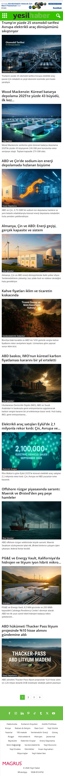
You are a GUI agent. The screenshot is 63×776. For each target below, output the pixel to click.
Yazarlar (9, 732)
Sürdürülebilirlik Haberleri (14, 336)
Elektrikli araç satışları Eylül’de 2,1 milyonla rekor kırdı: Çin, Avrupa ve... (31, 426)
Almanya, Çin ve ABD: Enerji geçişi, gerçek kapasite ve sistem (29, 228)
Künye (8, 728)
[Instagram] (16, 713)
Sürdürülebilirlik (32, 745)
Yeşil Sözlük (52, 728)
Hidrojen (6, 603)
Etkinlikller (29, 749)
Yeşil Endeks (15, 749)
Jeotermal (50, 736)
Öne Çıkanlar (8, 271)
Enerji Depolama (10, 206)
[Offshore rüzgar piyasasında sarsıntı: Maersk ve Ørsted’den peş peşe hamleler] (31, 520)
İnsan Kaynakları (45, 749)
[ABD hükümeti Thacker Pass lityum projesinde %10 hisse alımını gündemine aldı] (31, 657)
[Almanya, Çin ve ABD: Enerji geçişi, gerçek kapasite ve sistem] (31, 253)
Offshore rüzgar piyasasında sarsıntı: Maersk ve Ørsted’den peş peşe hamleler (31, 493)
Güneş (55, 732)
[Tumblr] (41, 713)
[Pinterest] (28, 713)
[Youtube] (53, 713)
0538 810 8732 (37, 772)
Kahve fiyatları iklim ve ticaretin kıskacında (27, 293)
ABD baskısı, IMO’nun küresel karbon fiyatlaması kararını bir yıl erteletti (31, 358)
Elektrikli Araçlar (10, 71)
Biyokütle (12, 740)
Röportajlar (22, 753)
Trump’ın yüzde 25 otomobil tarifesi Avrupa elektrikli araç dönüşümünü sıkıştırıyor (30, 26)
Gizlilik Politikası (49, 724)
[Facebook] (9, 713)
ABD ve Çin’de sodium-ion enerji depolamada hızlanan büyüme (27, 163)
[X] (47, 713)
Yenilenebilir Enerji (39, 732)
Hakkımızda (12, 724)
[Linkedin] (22, 713)
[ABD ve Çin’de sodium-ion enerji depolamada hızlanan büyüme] (31, 188)
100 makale (22, 732)
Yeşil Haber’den (39, 753)
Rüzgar (11, 736)
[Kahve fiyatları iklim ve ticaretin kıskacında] (31, 318)
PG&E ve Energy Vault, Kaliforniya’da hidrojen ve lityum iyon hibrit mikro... (31, 560)
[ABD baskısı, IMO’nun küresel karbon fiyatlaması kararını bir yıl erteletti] (31, 383)
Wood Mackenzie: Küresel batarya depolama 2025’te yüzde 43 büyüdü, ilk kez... (30, 95)
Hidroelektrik (24, 736)
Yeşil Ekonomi (50, 745)
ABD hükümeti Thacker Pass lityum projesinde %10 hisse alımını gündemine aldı (30, 630)
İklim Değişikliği (14, 745)
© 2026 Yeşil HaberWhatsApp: (29, 770)
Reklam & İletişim (22, 728)
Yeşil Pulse (7, 141)
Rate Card (38, 728)
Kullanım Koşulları (29, 724)
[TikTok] (34, 713)
